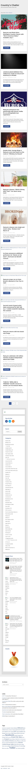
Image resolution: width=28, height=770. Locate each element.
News (6, 506)
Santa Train (7, 530)
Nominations (7, 508)
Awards (6, 440)
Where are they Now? (9, 547)
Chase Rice (22, 729)
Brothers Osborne (9, 729)
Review (6, 527)
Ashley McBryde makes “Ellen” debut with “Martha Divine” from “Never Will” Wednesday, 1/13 (16, 559)
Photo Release (8, 513)
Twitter (12, 748)
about (9, 768)
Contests (7, 464)
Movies (6, 500)
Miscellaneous (8, 498)
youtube (22, 748)
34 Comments (13, 628)
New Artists (7, 502)
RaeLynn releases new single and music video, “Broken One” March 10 (13, 228)
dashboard (5, 768)
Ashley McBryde (14, 728)
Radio (6, 521)
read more (6, 47)
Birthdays (7, 442)
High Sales (7, 489)
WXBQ (6, 549)
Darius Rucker (8, 733)
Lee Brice (22, 740)
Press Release (8, 519)
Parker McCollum (17, 744)
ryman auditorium (7, 746)
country (5, 39)
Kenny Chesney (9, 740)
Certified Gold (7, 448)
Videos (6, 545)
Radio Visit (7, 523)
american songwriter (6, 728)
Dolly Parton (14, 733)
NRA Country (7, 510)
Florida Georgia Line (18, 735)
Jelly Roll (17, 739)
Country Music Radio (6, 701)
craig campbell (19, 731)
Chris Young (10, 731)
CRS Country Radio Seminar (10, 470)
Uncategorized (8, 543)
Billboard (20, 728)
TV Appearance (8, 538)
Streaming (7, 532)
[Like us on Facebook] (6, 421)
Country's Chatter (10, 5)
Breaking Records (8, 444)
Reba (6, 525)
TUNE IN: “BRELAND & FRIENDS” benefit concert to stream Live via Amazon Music (13, 383)
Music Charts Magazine (7, 706)
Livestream (7, 496)
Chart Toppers (8, 453)
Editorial (6, 474)
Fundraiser (7, 481)
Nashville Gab (5, 710)
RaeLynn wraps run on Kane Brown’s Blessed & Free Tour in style (13, 281)
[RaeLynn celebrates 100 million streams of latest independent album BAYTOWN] (14, 352)
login (1, 768)
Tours (6, 536)
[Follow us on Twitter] (10, 421)
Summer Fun (7, 534)
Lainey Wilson (17, 740)
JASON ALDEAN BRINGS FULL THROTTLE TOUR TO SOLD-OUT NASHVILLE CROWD (13, 73)
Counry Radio (7, 466)
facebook (9, 735)
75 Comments (13, 563)
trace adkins (6, 748)
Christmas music (8, 455)
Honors (6, 491)
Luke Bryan (11, 742)
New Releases (8, 504)
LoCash (7, 742)
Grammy (9, 737)
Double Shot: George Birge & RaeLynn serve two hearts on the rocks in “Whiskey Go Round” (13, 152)
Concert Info (7, 461)
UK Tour (6, 541)
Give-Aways (7, 485)
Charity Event (7, 451)
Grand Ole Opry (8, 487)
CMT (6, 457)
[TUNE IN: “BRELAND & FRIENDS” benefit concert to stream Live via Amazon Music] (14, 378)
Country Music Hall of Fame (10, 468)
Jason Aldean (12, 739)
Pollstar (6, 517)
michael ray (16, 742)
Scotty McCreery (15, 746)
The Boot (4, 712)
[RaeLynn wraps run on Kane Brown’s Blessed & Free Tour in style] (13, 275)
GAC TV (3, 704)
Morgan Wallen (10, 744)
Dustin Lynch (20, 733)
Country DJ (4, 698)
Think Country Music (6, 714)
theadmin (5, 116)
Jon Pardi (21, 739)
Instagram (6, 739)
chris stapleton (5, 731)
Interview (7, 493)
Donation (7, 472)
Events (6, 476)
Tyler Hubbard (18, 748)
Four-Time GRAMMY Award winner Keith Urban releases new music (15, 599)
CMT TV (3, 696)
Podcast (6, 515)
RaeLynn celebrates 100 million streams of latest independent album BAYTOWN (13, 357)
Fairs (6, 478)
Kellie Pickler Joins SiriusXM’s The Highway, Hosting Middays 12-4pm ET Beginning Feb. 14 (16, 625)
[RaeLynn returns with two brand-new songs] (9, 327)
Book (7, 446)
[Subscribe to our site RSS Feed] (13, 421)
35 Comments (13, 602)
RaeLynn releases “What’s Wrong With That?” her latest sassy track (13, 191)
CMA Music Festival (9, 459)
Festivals (7, 479)
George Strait (7, 483)
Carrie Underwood (16, 729)
